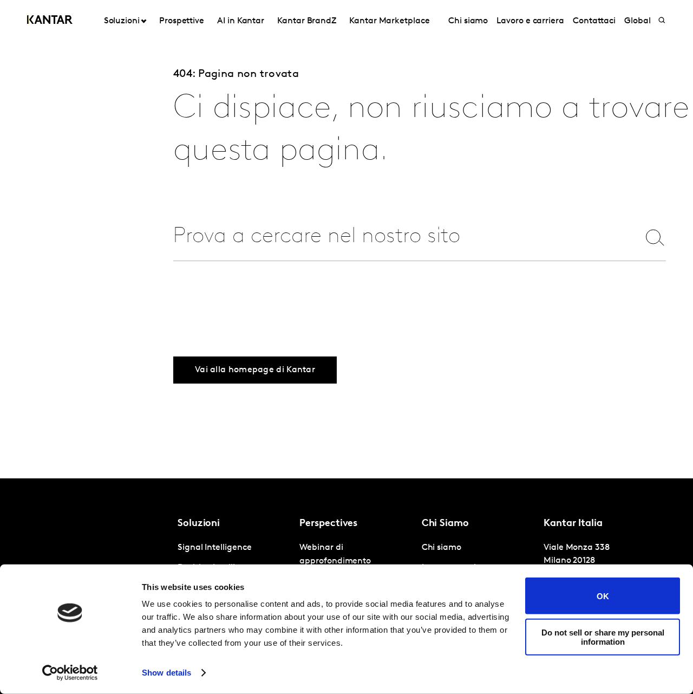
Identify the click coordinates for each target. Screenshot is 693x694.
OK (603, 595)
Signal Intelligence (214, 547)
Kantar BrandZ (306, 21)
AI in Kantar (240, 21)
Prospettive (181, 21)
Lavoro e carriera (530, 21)
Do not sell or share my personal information (602, 636)
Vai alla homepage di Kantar (255, 370)
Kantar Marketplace (389, 21)
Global (637, 21)
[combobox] (399, 237)
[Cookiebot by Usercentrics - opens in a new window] (70, 673)
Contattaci (594, 21)
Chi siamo (468, 21)
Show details (166, 672)
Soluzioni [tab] (122, 21)
